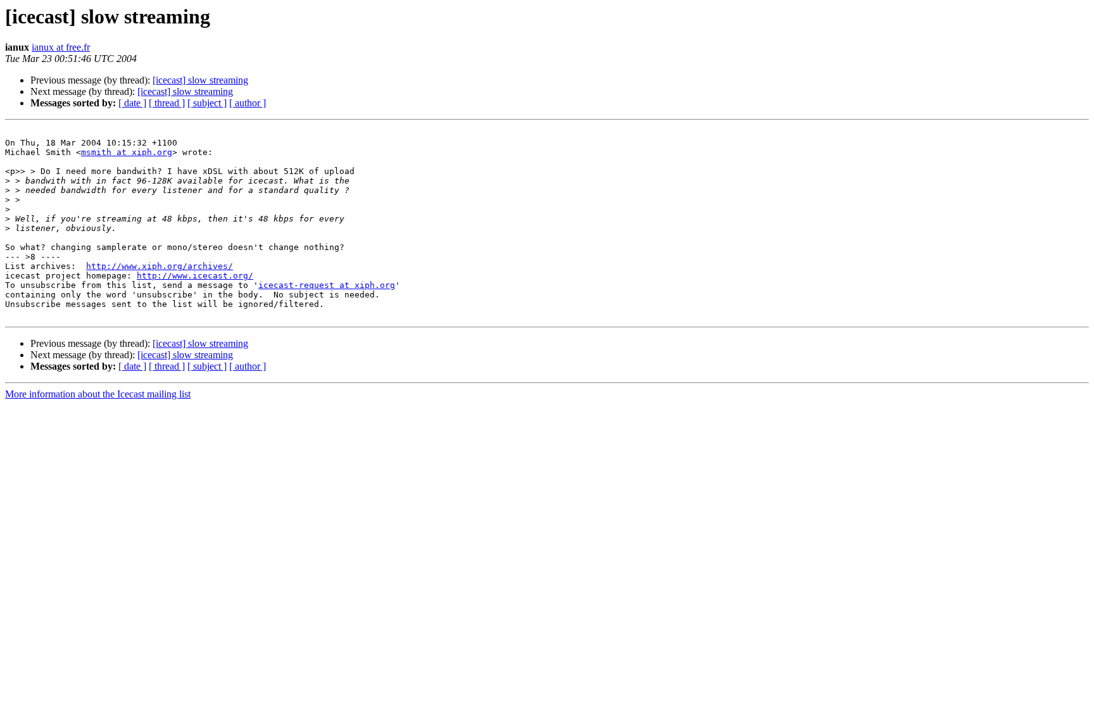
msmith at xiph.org (126, 152)
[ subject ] (207, 102)
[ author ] (247, 102)
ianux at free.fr (61, 47)
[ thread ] (167, 102)
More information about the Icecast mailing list (98, 394)
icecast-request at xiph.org (326, 285)
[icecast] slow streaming (200, 80)
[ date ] (132, 102)
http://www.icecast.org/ (195, 275)
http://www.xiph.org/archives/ (159, 266)
